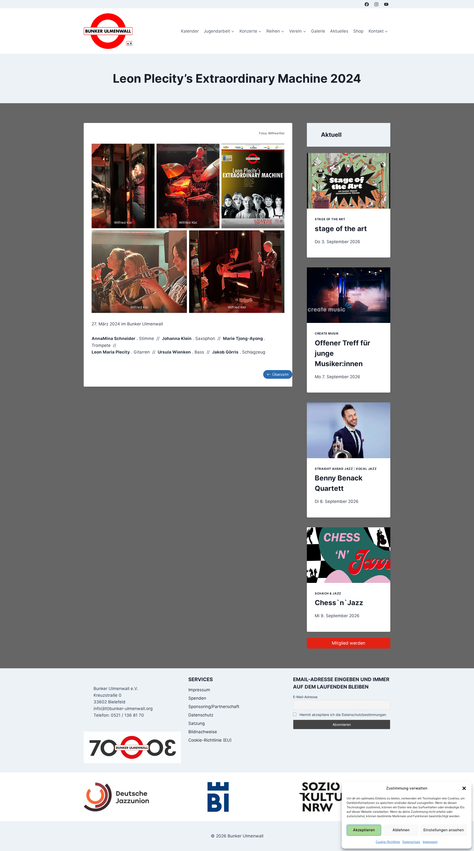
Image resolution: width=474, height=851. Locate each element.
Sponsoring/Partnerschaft (213, 706)
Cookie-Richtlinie (388, 842)
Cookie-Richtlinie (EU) (210, 740)
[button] (464, 788)
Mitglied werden (348, 643)
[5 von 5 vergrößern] (278, 236)
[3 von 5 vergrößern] (278, 150)
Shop (358, 31)
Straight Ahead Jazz (334, 469)
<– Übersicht (278, 374)
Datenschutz (411, 842)
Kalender (190, 31)
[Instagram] (376, 4)
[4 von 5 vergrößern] (180, 236)
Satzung (196, 723)
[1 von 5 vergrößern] (148, 150)
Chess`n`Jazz (339, 602)
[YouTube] (386, 4)
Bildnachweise (202, 731)
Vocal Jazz (366, 469)
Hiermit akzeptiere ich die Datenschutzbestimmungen (342, 714)
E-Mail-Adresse (305, 697)
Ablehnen (401, 830)
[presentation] (348, 181)
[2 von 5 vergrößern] (213, 150)
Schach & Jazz (328, 593)
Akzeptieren (364, 830)
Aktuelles (339, 31)
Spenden (197, 698)
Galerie (318, 31)
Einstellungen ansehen (443, 830)
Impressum (430, 842)
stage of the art (330, 219)
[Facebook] (367, 4)
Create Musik (326, 333)
